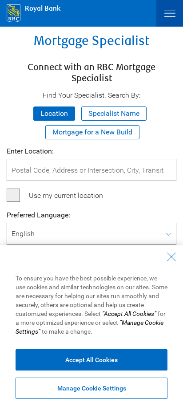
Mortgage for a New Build (92, 132)
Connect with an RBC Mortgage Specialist (91, 73)
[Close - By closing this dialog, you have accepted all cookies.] (171, 256)
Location (54, 113)
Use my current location (66, 195)
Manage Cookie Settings (91, 388)
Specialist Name (113, 113)
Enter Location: (30, 151)
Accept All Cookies (91, 359)
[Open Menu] (169, 13)
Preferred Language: (38, 215)
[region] (91, 325)
